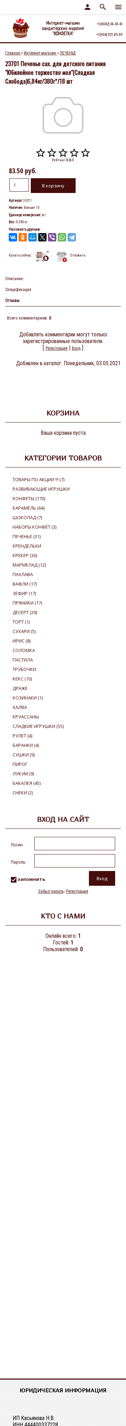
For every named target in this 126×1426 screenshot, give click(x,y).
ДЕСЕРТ (25, 612)
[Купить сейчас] (42, 256)
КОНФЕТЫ (29, 498)
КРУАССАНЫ (26, 717)
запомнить (31, 879)
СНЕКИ (23, 792)
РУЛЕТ (22, 736)
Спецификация (18, 289)
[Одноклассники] (23, 237)
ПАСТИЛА (23, 660)
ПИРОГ (20, 764)
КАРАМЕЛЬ (28, 508)
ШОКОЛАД (27, 517)
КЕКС (22, 679)
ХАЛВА (20, 707)
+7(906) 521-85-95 (109, 34)
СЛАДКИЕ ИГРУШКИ (38, 726)
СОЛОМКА (24, 650)
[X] (42, 237)
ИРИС (21, 641)
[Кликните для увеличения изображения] (63, 115)
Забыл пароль (51, 891)
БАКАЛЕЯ (27, 783)
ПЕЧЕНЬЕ (27, 536)
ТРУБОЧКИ (24, 669)
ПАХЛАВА (23, 574)
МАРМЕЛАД (29, 565)
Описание (14, 278)
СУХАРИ (24, 631)
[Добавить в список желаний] (61, 256)
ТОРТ (21, 622)
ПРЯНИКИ (27, 603)
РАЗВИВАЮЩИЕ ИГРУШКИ (41, 489)
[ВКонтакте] (13, 237)
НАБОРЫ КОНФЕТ (34, 527)
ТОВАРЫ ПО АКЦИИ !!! (38, 479)
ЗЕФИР (24, 593)
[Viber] (52, 237)
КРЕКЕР (25, 555)
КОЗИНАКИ (28, 698)
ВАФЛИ (25, 584)
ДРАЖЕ (20, 688)
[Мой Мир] (32, 237)
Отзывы (12, 300)
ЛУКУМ (23, 773)
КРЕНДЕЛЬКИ (27, 546)
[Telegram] (72, 237)
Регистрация (57, 348)
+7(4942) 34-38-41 (109, 23)
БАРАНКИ (26, 745)
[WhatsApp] (62, 237)
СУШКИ (24, 754)
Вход (76, 348)
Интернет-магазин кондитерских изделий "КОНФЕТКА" (63, 29)
